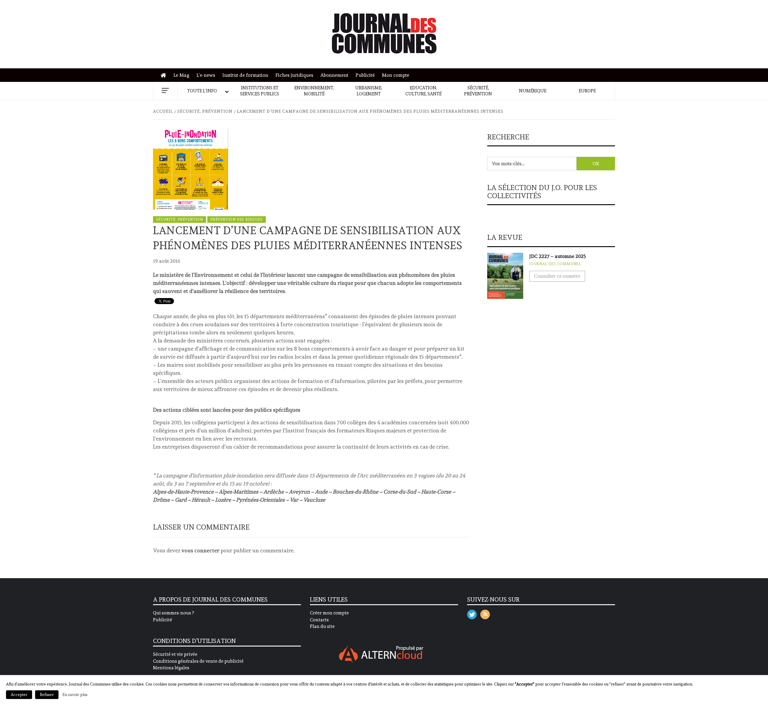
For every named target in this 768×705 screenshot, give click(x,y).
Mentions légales (171, 668)
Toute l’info (202, 91)
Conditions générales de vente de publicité (198, 661)
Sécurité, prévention (478, 91)
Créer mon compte (329, 613)
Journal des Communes (555, 264)
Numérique (532, 91)
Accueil (164, 75)
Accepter (19, 694)
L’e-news (205, 75)
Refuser (47, 694)
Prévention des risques (236, 219)
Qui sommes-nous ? (173, 613)
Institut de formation (245, 75)
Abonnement (334, 75)
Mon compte (395, 75)
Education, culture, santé (423, 91)
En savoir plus (75, 694)
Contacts (319, 620)
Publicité (365, 75)
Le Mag (181, 75)
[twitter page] (472, 613)
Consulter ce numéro (557, 276)
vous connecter (200, 550)
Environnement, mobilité (314, 91)
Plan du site (322, 626)
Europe (587, 91)
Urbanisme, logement (368, 91)
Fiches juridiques (294, 75)
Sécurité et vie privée (175, 654)
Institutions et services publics (259, 91)
